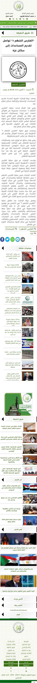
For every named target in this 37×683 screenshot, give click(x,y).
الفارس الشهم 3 (26, 229)
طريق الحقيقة (23, 32)
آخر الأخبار (18, 480)
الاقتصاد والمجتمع (26, 653)
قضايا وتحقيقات (10, 653)
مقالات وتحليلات (12, 23)
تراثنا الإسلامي (26, 647)
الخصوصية (26, 665)
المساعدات (10, 229)
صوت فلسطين (21, 23)
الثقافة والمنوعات (11, 659)
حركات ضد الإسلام (11, 656)
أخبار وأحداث (30, 23)
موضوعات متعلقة (25, 248)
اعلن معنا (11, 662)
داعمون (26, 656)
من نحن (26, 662)
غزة (32, 233)
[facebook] (27, 19)
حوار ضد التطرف (26, 650)
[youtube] (20, 19)
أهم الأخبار (18, 529)
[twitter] (23, 19)
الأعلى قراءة (18, 599)
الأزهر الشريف (26, 659)
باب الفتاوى (11, 650)
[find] (13, 19)
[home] (36, 23)
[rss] (16, 19)
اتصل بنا (11, 665)
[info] (9, 19)
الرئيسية (26, 641)
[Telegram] (17, 239)
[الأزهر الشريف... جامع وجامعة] (18, 404)
